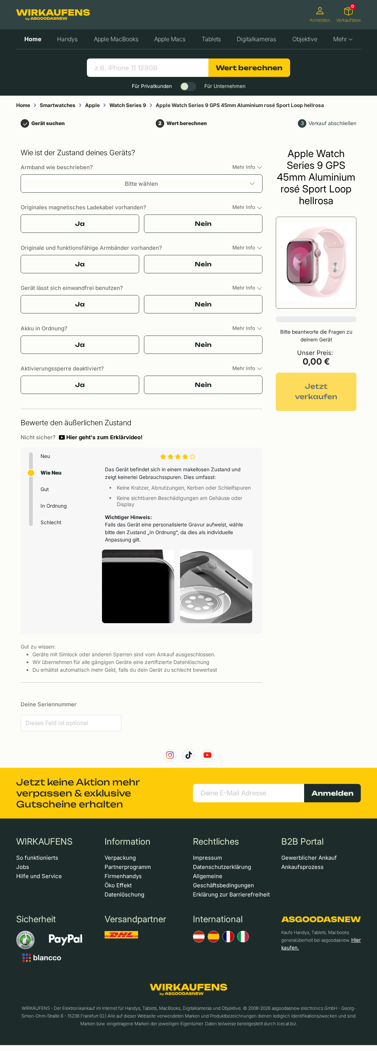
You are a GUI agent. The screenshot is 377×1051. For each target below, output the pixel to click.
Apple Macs (170, 39)
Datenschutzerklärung (222, 866)
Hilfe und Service (39, 876)
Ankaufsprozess (302, 866)
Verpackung (120, 857)
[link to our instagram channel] (170, 755)
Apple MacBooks (116, 39)
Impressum (207, 857)
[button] (100, 437)
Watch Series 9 (127, 105)
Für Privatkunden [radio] (152, 86)
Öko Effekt (118, 885)
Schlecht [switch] (50, 522)
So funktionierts (37, 857)
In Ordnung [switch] (53, 506)
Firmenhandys (123, 876)
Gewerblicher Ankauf (309, 857)
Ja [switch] (80, 223)
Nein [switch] (203, 223)
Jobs (22, 866)
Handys (67, 39)
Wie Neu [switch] (50, 473)
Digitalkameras (256, 39)
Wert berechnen (249, 68)
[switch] (188, 86)
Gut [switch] (44, 489)
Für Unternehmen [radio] (225, 86)
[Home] (53, 14)
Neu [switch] (45, 456)
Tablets (211, 39)
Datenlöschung (124, 894)
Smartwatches (57, 105)
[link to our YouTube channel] (207, 755)
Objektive (304, 39)
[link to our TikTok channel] (188, 755)
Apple (92, 105)
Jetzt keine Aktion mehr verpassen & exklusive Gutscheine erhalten (78, 793)
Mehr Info (244, 167)
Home (32, 39)
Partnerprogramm (128, 866)
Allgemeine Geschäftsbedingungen (223, 881)
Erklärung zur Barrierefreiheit (231, 894)
